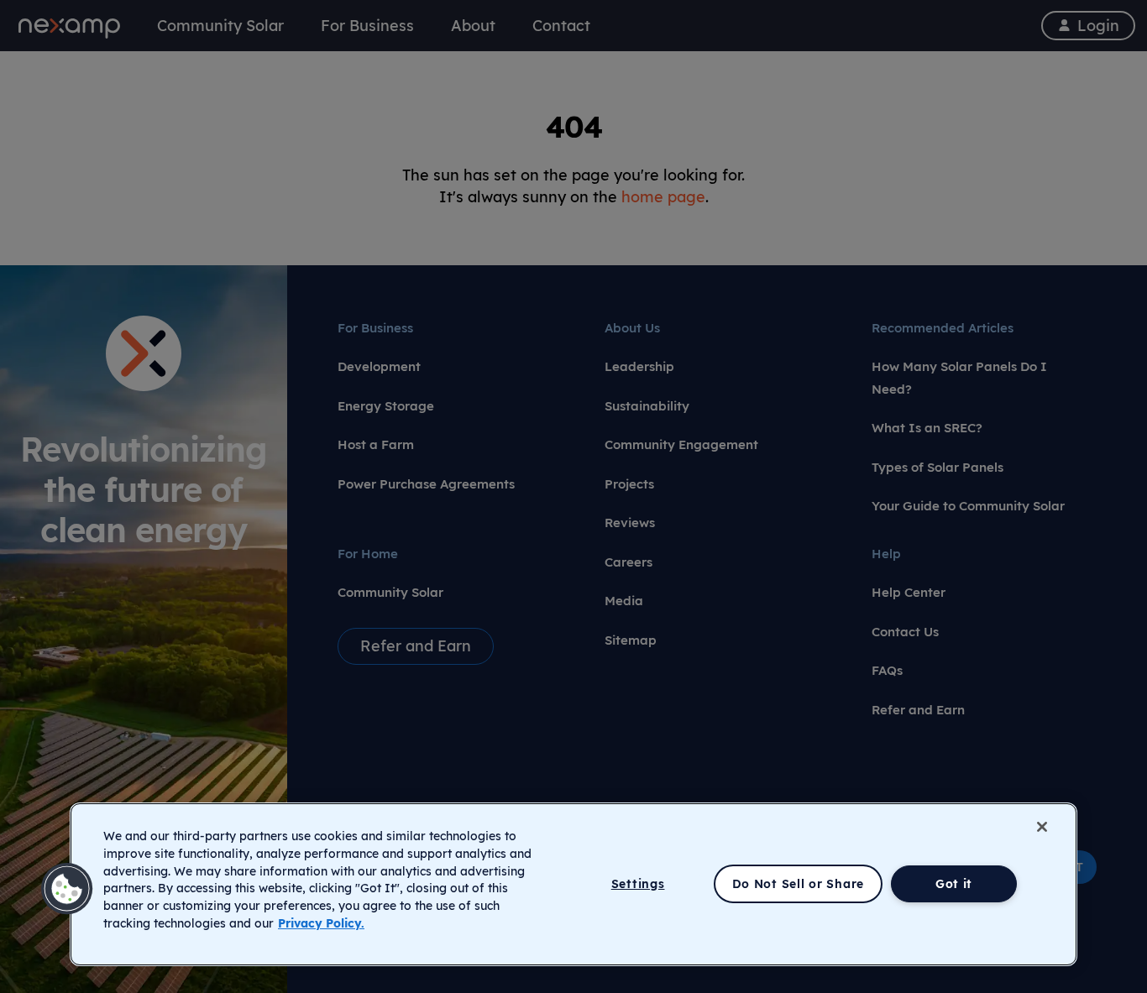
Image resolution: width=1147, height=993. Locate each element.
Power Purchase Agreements (426, 484)
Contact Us (905, 632)
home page (663, 196)
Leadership (639, 366)
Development (379, 366)
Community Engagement (681, 444)
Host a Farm (376, 444)
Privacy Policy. (321, 923)
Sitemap (631, 640)
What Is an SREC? (927, 428)
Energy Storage (386, 406)
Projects (629, 484)
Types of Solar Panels (937, 467)
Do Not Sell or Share (798, 883)
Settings (638, 883)
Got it (953, 883)
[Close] (1042, 826)
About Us (632, 328)
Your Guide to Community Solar (968, 506)
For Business (375, 328)
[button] (67, 889)
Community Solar (390, 592)
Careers (628, 562)
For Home (368, 554)
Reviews (630, 522)
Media (624, 601)
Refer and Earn (918, 710)
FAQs (887, 670)
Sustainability (647, 406)
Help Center (908, 592)
